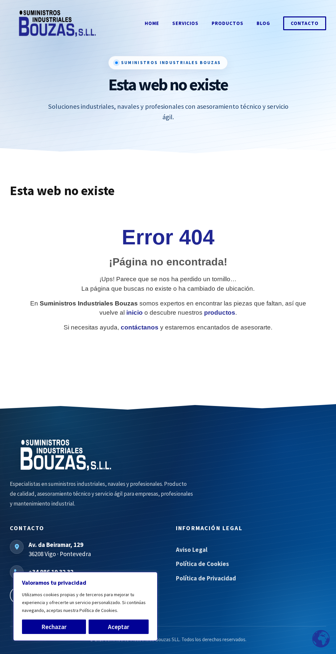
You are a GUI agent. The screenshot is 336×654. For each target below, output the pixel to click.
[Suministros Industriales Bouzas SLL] (102, 455)
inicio (134, 312)
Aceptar (118, 627)
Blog (263, 23)
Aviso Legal (191, 549)
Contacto (305, 23)
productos (219, 312)
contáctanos (139, 327)
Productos (227, 23)
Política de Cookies (202, 564)
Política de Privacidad (206, 578)
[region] (85, 606)
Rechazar (54, 627)
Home (152, 23)
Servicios (185, 23)
